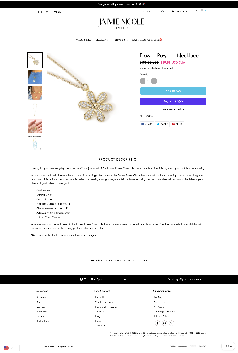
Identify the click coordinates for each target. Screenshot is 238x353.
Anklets (40, 316)
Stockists (99, 311)
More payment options (173, 109)
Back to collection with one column (121, 260)
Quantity (144, 74)
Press (98, 320)
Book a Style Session (106, 306)
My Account (181, 11)
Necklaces (41, 311)
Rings (39, 302)
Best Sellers (42, 320)
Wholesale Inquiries (105, 302)
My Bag (158, 297)
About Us (100, 325)
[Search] (162, 11)
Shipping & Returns (164, 311)
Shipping (144, 68)
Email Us (100, 297)
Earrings (40, 306)
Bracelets (41, 297)
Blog (97, 316)
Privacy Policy (161, 316)
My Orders (160, 306)
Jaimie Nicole (50, 346)
